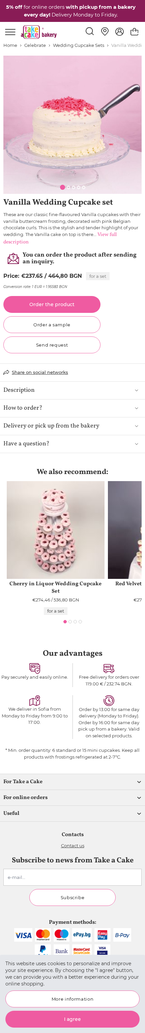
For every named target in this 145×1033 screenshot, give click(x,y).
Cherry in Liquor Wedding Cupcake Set (55, 587)
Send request (52, 345)
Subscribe (73, 897)
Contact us (72, 845)
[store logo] (39, 32)
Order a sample (51, 324)
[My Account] (119, 32)
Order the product (52, 304)
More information (72, 999)
